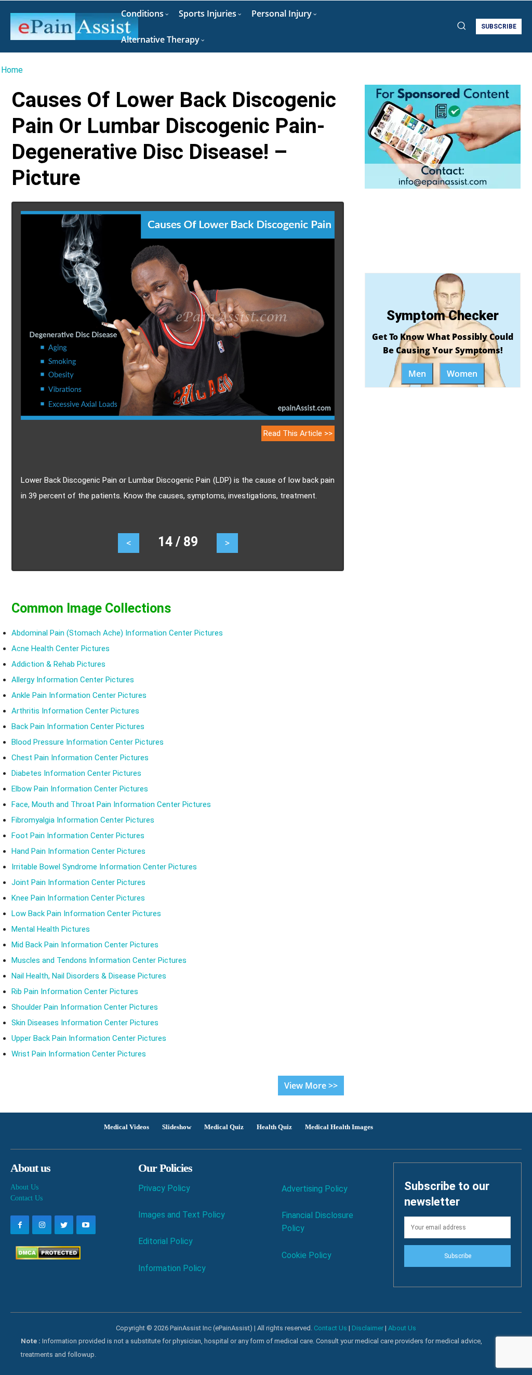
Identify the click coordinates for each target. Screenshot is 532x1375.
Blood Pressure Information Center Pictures (87, 742)
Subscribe (457, 1256)
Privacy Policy (164, 1188)
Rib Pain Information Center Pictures (74, 991)
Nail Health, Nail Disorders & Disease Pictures (88, 976)
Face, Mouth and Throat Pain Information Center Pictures (111, 804)
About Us (24, 1187)
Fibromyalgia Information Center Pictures (82, 820)
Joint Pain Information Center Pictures (78, 882)
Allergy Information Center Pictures (72, 679)
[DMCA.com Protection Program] (45, 1257)
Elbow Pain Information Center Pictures (79, 789)
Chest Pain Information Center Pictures (80, 757)
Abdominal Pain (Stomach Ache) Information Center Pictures (117, 633)
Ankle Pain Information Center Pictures (79, 695)
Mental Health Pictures (50, 929)
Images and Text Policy (181, 1215)
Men (417, 373)
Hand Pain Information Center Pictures (78, 851)
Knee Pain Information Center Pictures (78, 898)
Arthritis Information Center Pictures (75, 711)
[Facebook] (19, 1224)
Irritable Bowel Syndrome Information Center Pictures (104, 866)
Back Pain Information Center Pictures (77, 726)
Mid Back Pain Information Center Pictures (84, 944)
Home (12, 70)
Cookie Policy (306, 1255)
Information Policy (172, 1268)
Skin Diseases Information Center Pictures (84, 1022)
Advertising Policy (315, 1189)
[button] (461, 25)
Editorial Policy (165, 1241)
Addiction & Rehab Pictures (58, 664)
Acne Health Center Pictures (60, 648)
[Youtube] (85, 1224)
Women (462, 373)
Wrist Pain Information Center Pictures (78, 1054)
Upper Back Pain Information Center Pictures (88, 1038)
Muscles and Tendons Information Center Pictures (99, 960)
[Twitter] (64, 1224)
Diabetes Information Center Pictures (76, 773)
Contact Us (26, 1198)
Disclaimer (367, 1328)
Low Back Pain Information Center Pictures (86, 913)
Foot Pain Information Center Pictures (77, 835)
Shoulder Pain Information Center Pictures (84, 1007)
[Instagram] (41, 1224)
